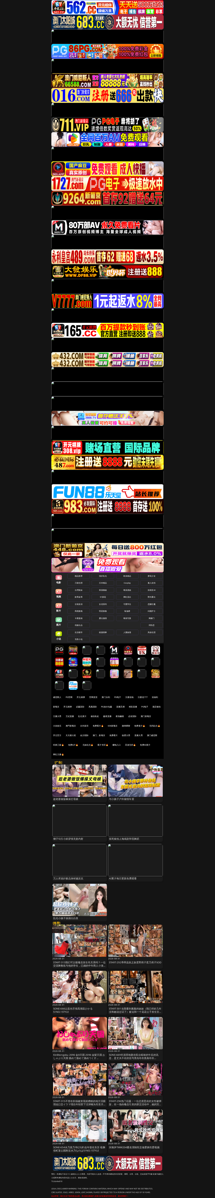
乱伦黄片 (82, 716)
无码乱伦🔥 (154, 725)
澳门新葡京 (146, 716)
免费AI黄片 (145, 744)
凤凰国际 (93, 706)
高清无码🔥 (130, 744)
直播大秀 (138, 735)
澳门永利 (106, 697)
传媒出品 (78, 625)
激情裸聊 (126, 725)
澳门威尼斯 (152, 735)
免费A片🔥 (73, 744)
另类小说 (78, 639)
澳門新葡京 (71, 725)
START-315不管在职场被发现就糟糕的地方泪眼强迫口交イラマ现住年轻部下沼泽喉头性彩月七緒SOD (79, 1104)
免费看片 (113, 735)
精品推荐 (78, 576)
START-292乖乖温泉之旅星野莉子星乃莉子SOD (135, 962)
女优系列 (103, 604)
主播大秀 (57, 716)
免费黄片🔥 (139, 725)
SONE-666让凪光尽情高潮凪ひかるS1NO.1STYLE (73, 1010)
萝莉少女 (151, 576)
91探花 (103, 597)
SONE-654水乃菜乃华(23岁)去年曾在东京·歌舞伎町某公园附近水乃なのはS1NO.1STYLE (79, 1149)
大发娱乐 (57, 725)
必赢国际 (80, 706)
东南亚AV (152, 590)
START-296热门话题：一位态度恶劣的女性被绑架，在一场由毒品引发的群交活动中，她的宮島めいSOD (135, 1104)
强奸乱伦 (103, 576)
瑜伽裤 (127, 611)
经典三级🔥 (58, 744)
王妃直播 (70, 716)
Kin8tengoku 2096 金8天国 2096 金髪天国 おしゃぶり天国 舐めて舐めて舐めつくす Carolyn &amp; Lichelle (79, 1058)
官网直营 (93, 697)
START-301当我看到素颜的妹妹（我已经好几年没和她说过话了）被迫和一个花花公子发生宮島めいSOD (135, 1012)
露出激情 (103, 618)
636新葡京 (113, 725)
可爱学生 (127, 604)
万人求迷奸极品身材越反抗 (68, 878)
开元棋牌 (81, 697)
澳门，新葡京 (99, 735)
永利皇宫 (84, 725)
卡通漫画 (78, 618)
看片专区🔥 (102, 744)
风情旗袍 (78, 611)
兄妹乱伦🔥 (87, 744)
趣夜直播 (107, 716)
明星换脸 (103, 611)
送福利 (155, 697)
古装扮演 (78, 604)
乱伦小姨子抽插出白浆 (65, 918)
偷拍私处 (95, 716)
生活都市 (78, 632)
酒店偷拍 (156, 706)
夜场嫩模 (120, 716)
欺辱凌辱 (78, 597)
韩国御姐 (103, 590)
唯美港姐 (127, 590)
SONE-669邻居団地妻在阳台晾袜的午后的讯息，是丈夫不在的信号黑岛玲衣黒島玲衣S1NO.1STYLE (133, 1058)
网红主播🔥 (58, 754)
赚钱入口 (116, 744)
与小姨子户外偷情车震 (121, 799)
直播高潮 (120, 706)
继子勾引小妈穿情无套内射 (68, 838)
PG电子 (117, 697)
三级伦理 (78, 583)
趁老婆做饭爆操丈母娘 (65, 799)
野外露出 (151, 597)
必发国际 (132, 716)
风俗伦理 (151, 632)
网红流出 (127, 597)
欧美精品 (127, 576)
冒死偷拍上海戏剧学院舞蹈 (124, 838)
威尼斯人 (57, 697)
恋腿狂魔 (151, 604)
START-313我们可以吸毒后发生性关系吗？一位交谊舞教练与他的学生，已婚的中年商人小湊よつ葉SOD (79, 965)
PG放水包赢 (106, 706)
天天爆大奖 (71, 735)
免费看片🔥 (98, 725)
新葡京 (56, 706)
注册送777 (143, 697)
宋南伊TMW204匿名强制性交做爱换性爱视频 (134, 1147)
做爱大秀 (126, 735)
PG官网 (69, 697)
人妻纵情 (127, 632)
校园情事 (103, 632)
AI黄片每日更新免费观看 (123, 878)
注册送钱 (129, 697)
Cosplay (127, 583)
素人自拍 (151, 583)
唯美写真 (127, 618)
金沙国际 (84, 735)
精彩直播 (133, 706)
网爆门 (151, 618)
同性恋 (151, 625)
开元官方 (57, 735)
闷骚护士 (151, 611)
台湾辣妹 (78, 590)
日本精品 (103, 583)
